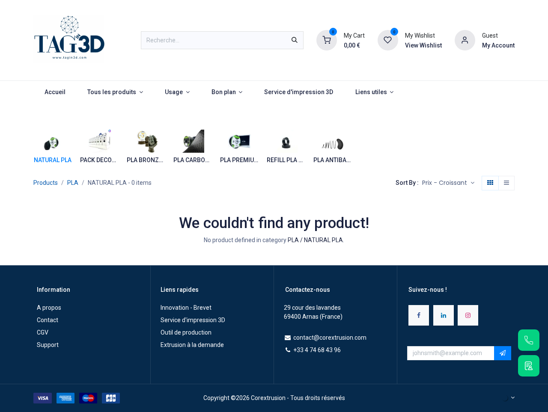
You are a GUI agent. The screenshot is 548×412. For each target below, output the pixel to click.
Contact (47, 320)
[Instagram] (468, 315)
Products (45, 182)
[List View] (506, 183)
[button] (448, 183)
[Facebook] (418, 315)
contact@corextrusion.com (329, 337)
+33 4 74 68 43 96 (317, 350)
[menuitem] (54, 92)
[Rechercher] (294, 40)
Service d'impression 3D (193, 320)
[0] (326, 39)
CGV (42, 332)
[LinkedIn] (443, 315)
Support (48, 344)
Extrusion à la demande (192, 344)
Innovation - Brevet (186, 307)
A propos (49, 307)
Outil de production (186, 332)
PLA (72, 182)
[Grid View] (490, 183)
